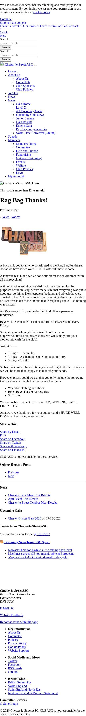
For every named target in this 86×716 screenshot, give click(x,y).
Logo (19, 172)
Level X (21, 107)
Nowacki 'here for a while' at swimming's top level (40, 550)
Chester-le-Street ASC (19, 64)
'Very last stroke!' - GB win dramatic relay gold (37, 557)
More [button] (3, 35)
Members (14, 140)
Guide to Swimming (29, 158)
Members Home (26, 143)
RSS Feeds (15, 668)
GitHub (13, 672)
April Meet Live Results (23, 499)
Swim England (17, 686)
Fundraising (23, 154)
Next (11, 476)
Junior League (25, 118)
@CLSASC (42, 534)
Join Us (13, 93)
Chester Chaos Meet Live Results (29, 495)
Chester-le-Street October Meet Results (32, 502)
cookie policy (41, 12)
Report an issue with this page (19, 622)
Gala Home (23, 104)
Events (20, 162)
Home (12, 71)
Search (4, 39)
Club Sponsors (25, 85)
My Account (16, 176)
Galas (11, 100)
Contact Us (23, 82)
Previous (13, 472)
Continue (6, 19)
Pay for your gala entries (31, 129)
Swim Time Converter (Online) (35, 133)
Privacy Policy (17, 643)
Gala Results (24, 122)
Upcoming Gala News (30, 114)
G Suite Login (9, 703)
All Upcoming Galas (29, 111)
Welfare (21, 165)
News (11, 96)
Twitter (12, 661)
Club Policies (24, 89)
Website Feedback (11, 615)
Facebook (14, 664)
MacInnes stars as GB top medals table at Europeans (41, 553)
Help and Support (27, 151)
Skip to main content (13, 22)
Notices (15, 217)
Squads (12, 136)
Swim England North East (24, 689)
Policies (13, 639)
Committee (23, 147)
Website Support (18, 650)
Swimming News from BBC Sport (27, 542)
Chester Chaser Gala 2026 (24, 518)
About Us (14, 75)
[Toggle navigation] (35, 65)
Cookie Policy (17, 647)
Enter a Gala (24, 125)
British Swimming (19, 682)
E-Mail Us (6, 608)
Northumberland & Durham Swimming (33, 693)
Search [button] (4, 32)
